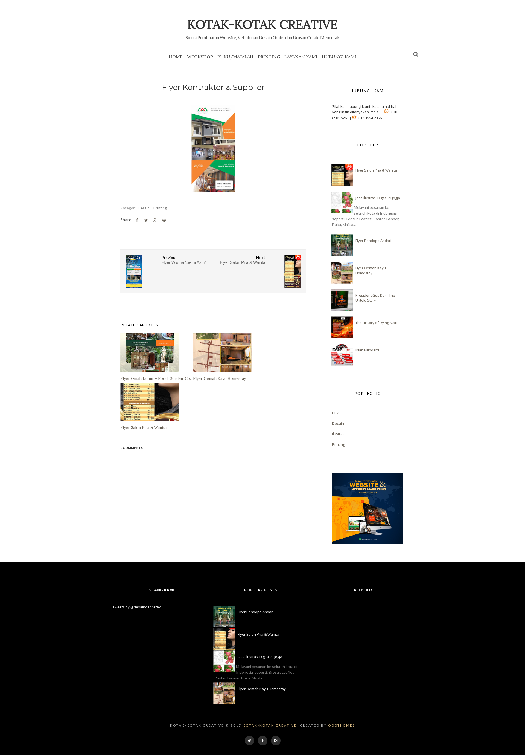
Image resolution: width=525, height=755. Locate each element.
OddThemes (341, 725)
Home (176, 56)
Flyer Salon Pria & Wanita (376, 170)
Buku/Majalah (235, 56)
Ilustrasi (338, 433)
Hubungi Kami (339, 56)
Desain (144, 208)
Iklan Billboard (367, 350)
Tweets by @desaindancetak (137, 606)
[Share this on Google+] (155, 220)
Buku (336, 412)
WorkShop (200, 56)
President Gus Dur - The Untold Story (375, 298)
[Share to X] (146, 220)
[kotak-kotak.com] (367, 542)
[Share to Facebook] (137, 220)
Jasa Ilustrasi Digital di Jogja (377, 197)
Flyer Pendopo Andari (373, 240)
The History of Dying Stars (376, 322)
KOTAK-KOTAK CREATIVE (262, 24)
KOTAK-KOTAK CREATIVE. (271, 725)
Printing (269, 56)
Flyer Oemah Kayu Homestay (370, 270)
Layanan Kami (300, 56)
